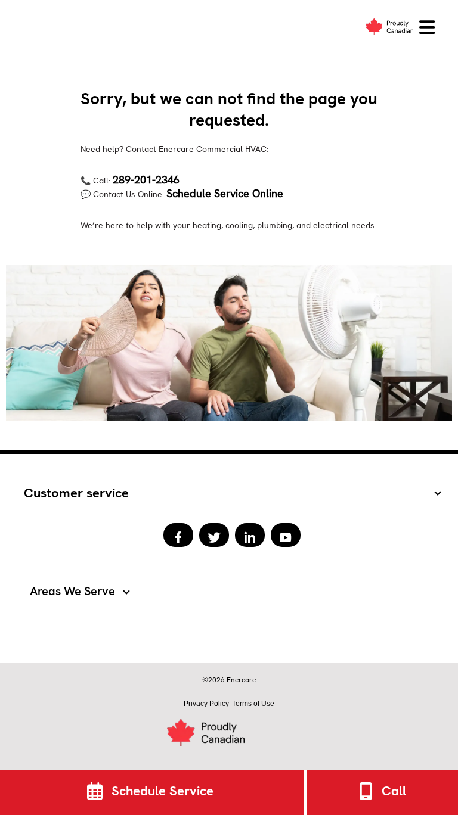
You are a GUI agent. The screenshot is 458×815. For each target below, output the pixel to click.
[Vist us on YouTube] (286, 535)
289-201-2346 (146, 179)
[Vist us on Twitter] (214, 535)
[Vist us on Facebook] (178, 535)
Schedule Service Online (224, 193)
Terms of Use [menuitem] (253, 703)
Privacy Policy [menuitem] (206, 703)
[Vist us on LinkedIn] (250, 535)
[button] (427, 27)
